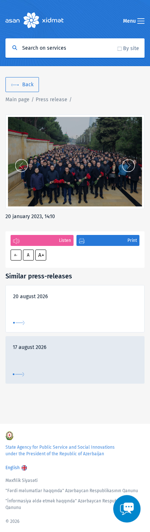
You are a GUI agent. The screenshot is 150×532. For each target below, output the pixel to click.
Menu (130, 21)
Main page (17, 99)
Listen (65, 240)
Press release (51, 99)
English (12, 467)
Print (132, 240)
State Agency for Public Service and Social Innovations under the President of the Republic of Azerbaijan (60, 450)
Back (27, 84)
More (18, 323)
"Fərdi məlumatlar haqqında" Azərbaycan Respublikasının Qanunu (71, 490)
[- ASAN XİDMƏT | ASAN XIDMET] (75, 161)
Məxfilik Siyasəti (21, 480)
